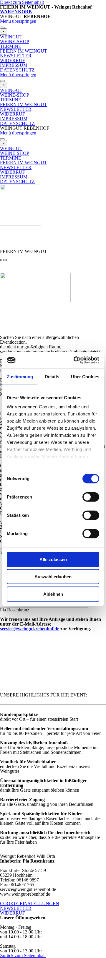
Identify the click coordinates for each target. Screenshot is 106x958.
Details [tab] (52, 376)
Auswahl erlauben (53, 576)
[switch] (90, 496)
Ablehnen (53, 593)
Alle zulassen (53, 559)
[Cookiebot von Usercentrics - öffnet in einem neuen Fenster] (74, 360)
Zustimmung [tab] (20, 376)
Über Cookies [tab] (85, 376)
